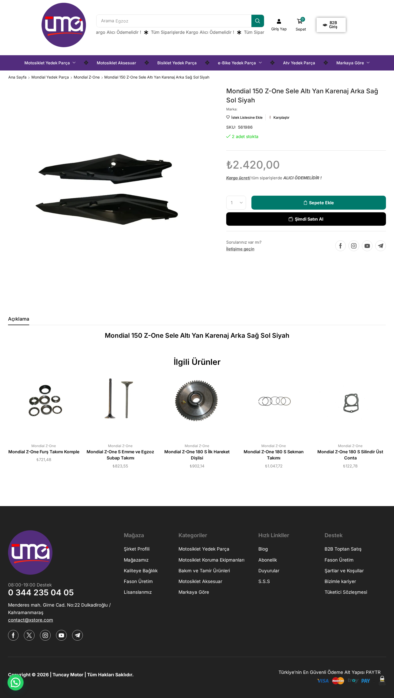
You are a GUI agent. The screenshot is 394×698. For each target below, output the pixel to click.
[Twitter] (29, 635)
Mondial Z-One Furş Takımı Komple (43, 451)
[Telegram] (380, 245)
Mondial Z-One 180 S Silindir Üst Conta (350, 455)
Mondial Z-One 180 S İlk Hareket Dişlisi (197, 455)
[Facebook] (340, 245)
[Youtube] (367, 245)
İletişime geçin (240, 248)
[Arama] (257, 21)
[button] (279, 25)
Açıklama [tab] (18, 319)
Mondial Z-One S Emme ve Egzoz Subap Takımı (120, 455)
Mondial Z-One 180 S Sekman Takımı (274, 455)
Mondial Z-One (87, 77)
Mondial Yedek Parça (50, 77)
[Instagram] (353, 245)
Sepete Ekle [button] (38, 404)
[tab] (18, 320)
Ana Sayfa (17, 77)
